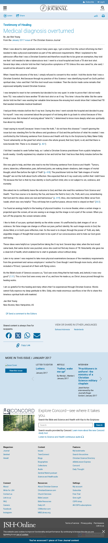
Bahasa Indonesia (62, 329)
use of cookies (22, 534)
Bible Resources (44, 501)
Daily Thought (78, 469)
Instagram (7, 512)
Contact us (7, 494)
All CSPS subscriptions (82, 505)
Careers (6, 505)
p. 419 (57, 198)
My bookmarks (79, 451)
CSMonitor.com (44, 509)
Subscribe (90, 2)
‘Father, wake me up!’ (65, 370)
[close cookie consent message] (103, 531)
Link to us (7, 498)
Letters (40, 368)
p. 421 (42, 144)
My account (77, 487)
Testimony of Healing (17, 24)
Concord (76, 466)
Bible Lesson (43, 498)
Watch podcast (47, 473)
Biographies (43, 462)
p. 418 (47, 172)
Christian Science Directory (84, 458)
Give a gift (77, 498)
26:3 (98, 202)
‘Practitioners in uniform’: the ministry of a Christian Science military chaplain (87, 376)
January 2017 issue (21, 40)
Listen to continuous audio (59, 437)
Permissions (99, 523)
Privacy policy (86, 523)
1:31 (12, 276)
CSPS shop (77, 501)
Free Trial (76, 494)
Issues (40, 451)
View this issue (15, 371)
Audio (40, 469)
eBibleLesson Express (82, 462)
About (5, 487)
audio (48, 477)
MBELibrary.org (44, 512)
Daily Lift (41, 505)
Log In (102, 2)
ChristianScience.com (47, 490)
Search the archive (80, 454)
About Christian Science (48, 487)
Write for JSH (8, 490)
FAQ (5, 501)
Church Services (44, 494)
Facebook (7, 509)
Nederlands (79, 329)
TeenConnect (43, 454)
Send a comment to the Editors (22, 313)
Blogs (40, 458)
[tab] (19, 447)
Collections (42, 466)
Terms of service (72, 523)
